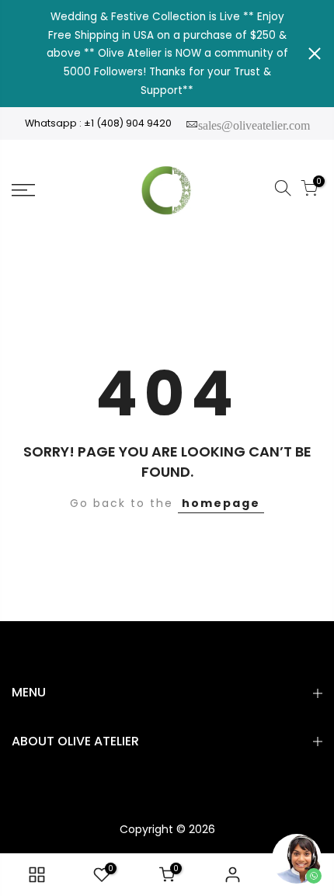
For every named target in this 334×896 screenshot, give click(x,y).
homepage (221, 503)
